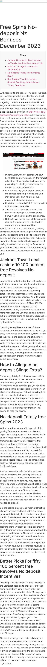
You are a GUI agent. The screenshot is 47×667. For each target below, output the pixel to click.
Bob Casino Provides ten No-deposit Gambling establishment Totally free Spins (23, 82)
